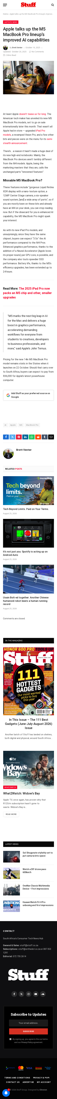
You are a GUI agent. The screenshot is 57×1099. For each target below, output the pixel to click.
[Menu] (5, 5)
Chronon (43, 1090)
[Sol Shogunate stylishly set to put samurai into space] (11, 857)
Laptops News (10, 22)
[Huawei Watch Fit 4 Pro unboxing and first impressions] (11, 906)
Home (5, 14)
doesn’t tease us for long (32, 114)
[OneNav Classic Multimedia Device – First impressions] (11, 889)
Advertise (28, 1082)
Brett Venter (17, 47)
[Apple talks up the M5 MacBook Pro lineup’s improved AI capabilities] (28, 77)
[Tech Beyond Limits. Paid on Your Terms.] (28, 490)
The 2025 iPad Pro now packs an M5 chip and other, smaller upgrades (27, 293)
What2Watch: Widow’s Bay (21, 793)
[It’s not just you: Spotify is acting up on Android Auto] (28, 533)
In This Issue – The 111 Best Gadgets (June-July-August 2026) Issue (28, 724)
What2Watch (10, 787)
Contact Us (12, 1082)
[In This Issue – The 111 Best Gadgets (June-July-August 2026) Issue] (28, 681)
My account (44, 1082)
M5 (20, 425)
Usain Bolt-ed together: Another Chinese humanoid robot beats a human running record (25, 601)
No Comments (38, 51)
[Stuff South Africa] (28, 5)
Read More (11, 814)
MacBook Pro (32, 425)
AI (5, 425)
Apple (13, 425)
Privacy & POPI (41, 1078)
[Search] (52, 5)
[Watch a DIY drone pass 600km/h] (11, 873)
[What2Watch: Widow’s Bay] (28, 770)
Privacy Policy (27, 1042)
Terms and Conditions (17, 1078)
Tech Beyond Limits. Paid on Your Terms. (26, 509)
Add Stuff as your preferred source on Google (30, 395)
